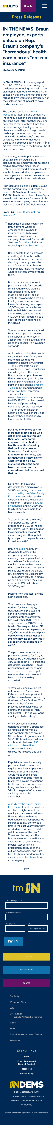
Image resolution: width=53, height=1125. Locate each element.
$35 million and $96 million (23, 744)
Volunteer (26, 957)
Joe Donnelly (21, 242)
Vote (12, 1008)
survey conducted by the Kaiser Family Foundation (26, 493)
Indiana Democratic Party (10, 6)
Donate (28, 6)
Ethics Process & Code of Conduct (26, 1034)
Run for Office (27, 970)
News (12, 1028)
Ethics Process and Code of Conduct (26, 1062)
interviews (21, 397)
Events (13, 1022)
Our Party (14, 996)
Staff (26, 1056)
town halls (20, 391)
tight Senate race (32, 245)
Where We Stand (18, 1002)
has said (20, 548)
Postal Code (10, 924)
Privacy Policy (26, 1073)
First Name (13, 901)
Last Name (13, 912)
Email (30, 924)
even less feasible (29, 857)
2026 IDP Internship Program (28, 1017)
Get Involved (16, 1013)
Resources (15, 1040)
